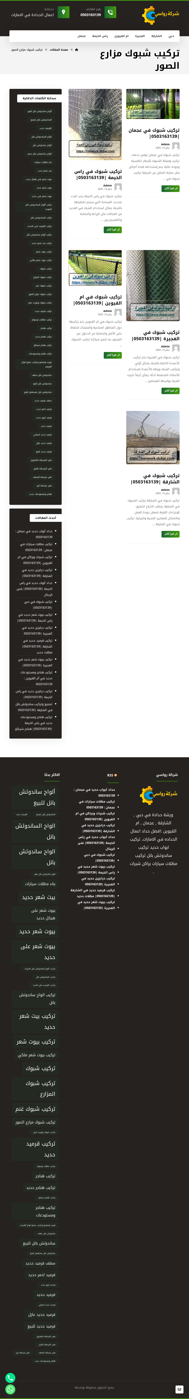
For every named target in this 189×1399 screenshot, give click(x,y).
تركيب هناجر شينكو (43, 345)
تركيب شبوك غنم (44, 286)
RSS (110, 775)
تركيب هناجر (46, 328)
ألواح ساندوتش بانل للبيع (40, 111)
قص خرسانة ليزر (44, 486)
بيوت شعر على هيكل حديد (39, 179)
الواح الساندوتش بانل (41, 137)
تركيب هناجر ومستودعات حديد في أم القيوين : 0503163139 (36, 678)
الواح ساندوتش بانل (42, 145)
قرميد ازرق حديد (44, 418)
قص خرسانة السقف (42, 477)
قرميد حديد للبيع (44, 452)
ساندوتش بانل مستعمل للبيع (38, 392)
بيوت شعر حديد (44, 188)
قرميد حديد (46, 426)
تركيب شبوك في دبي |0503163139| (38, 605)
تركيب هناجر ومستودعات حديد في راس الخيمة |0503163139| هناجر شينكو (33, 723)
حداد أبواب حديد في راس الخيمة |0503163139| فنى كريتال (34, 589)
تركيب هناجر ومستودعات (40, 354)
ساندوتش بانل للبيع (42, 384)
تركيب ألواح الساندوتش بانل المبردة (38, 207)
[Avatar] (176, 146)
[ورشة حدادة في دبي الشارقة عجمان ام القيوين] (160, 15)
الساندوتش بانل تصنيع (41, 120)
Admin (165, 144)
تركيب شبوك (46, 269)
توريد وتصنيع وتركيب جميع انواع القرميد (36, 364)
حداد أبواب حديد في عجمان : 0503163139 (33, 534)
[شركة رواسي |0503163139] (76, 49)
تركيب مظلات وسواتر (42, 320)
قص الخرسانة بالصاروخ (41, 460)
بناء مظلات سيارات (43, 162)
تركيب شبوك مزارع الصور (40, 294)
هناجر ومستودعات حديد (40, 494)
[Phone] (10, 1378)
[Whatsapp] (10, 1389)
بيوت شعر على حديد (42, 196)
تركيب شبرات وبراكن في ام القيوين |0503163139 (35, 560)
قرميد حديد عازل (44, 443)
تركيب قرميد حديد (43, 311)
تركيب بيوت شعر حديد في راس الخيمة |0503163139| (34, 617)
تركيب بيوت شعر (44, 252)
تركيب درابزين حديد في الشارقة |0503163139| (37, 573)
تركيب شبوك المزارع (42, 277)
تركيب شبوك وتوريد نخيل (40, 303)
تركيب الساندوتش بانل (41, 218)
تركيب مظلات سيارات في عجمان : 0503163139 (36, 547)
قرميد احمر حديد (44, 409)
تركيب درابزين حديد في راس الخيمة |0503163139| (34, 694)
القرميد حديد (45, 128)
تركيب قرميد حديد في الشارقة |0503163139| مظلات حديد (37, 646)
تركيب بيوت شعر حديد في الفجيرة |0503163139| (35, 662)
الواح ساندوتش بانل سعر (40, 154)
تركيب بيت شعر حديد (42, 243)
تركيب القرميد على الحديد (39, 226)
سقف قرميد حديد (43, 401)
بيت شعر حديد (45, 171)
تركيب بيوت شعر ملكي (41, 260)
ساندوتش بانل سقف (42, 375)
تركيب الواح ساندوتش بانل (39, 235)
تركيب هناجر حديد (43, 337)
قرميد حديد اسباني (42, 435)
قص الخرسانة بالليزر (43, 469)
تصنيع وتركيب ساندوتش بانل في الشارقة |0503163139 (34, 707)
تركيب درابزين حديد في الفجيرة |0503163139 (37, 630)
